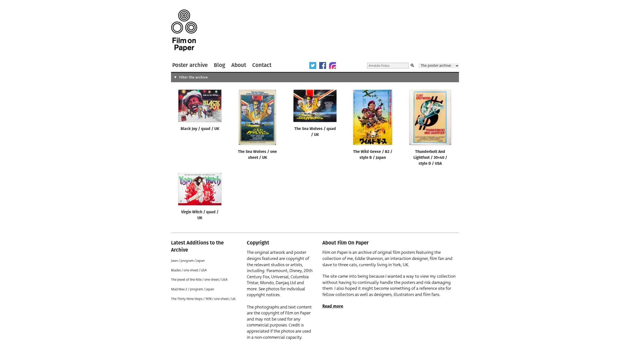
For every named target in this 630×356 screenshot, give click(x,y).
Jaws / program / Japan (188, 260)
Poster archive (190, 65)
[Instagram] (332, 65)
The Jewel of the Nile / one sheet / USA (199, 279)
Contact (261, 65)
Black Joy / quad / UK (200, 129)
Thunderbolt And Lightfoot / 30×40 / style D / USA (430, 158)
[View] (199, 107)
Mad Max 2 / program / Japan (192, 289)
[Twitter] (312, 65)
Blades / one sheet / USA (189, 270)
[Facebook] (322, 65)
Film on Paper (184, 30)
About (238, 65)
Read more (332, 306)
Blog (219, 65)
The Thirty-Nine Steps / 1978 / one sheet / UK (203, 298)
